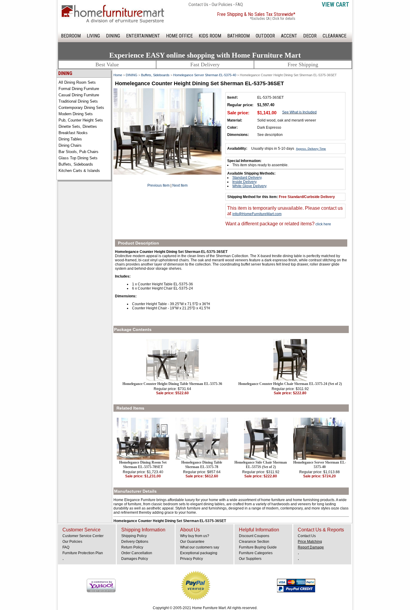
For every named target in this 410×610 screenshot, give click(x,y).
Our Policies (222, 4)
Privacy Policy (191, 559)
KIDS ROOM (210, 36)
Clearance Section (254, 541)
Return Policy (132, 547)
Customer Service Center (83, 536)
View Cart (335, 4)
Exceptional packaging (198, 553)
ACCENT (289, 36)
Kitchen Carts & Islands (79, 170)
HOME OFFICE (179, 36)
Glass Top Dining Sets (78, 158)
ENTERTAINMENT (143, 36)
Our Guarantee (192, 541)
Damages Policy (134, 559)
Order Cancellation (136, 553)
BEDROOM (71, 36)
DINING (113, 36)
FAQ (239, 4)
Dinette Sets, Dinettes (78, 126)
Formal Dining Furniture (79, 88)
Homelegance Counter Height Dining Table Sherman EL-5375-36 (172, 384)
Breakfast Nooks (73, 133)
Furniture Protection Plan (82, 553)
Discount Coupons (254, 536)
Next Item (180, 185)
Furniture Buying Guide (258, 547)
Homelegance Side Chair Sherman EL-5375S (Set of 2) (260, 464)
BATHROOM (238, 36)
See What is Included (299, 112)
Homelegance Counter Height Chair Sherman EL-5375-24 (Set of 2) (290, 384)
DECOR (310, 36)
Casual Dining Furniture (79, 95)
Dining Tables (70, 139)
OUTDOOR (265, 36)
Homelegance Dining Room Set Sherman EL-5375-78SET (143, 464)
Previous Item (158, 185)
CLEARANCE (334, 36)
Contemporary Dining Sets (81, 107)
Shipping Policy (134, 536)
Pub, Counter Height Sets (81, 120)
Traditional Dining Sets (78, 101)
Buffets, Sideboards (76, 164)
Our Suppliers (250, 559)
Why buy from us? (194, 536)
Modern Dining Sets (76, 114)
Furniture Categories (256, 553)
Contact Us (198, 4)
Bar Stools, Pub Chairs (78, 151)
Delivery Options (134, 541)
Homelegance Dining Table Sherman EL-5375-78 (201, 464)
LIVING (93, 36)
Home (117, 75)
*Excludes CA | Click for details (272, 19)
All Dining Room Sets (77, 82)
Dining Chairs (70, 145)
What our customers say (199, 547)
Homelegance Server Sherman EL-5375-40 (204, 75)
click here (323, 224)
